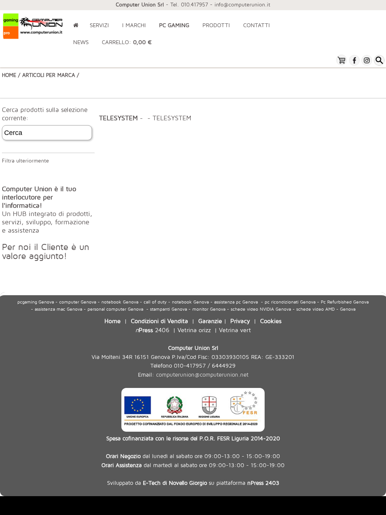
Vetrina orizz (194, 329)
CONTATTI (256, 25)
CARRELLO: (127, 42)
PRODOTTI (216, 25)
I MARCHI (134, 25)
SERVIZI (99, 25)
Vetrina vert (235, 329)
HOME (9, 75)
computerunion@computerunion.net (202, 374)
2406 (152, 329)
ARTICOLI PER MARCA (48, 75)
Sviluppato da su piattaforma (193, 482)
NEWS (81, 42)
